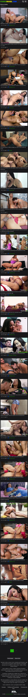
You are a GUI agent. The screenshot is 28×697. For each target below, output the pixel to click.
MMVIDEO (11, 623)
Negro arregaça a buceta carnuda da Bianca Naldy (12, 580)
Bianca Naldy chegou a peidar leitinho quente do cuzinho (13, 436)
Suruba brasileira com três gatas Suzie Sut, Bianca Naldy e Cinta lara (14, 168)
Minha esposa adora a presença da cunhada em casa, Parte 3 (13, 251)
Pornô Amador (10, 658)
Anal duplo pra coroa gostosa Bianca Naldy (10, 106)
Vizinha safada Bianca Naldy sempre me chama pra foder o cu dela (14, 45)
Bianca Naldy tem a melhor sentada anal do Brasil (12, 477)
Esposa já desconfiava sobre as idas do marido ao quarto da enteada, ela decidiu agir (14, 292)
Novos (2, 6)
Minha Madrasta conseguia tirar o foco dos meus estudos (14, 394)
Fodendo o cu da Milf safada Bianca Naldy (10, 271)
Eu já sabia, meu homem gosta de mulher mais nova (13, 126)
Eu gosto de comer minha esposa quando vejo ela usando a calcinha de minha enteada (14, 230)
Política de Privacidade (13, 687)
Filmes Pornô (17, 658)
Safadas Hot (12, 25)
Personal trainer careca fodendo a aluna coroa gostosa (13, 85)
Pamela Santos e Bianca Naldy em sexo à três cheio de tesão (13, 148)
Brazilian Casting (12, 355)
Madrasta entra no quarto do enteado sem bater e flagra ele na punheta (13, 601)
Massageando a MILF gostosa (7, 332)
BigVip (10, 150)
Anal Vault (11, 107)
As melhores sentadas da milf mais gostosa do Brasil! (13, 539)
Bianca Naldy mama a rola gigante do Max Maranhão (13, 353)
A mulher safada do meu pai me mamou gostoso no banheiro (12, 210)
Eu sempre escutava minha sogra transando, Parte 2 (13, 188)
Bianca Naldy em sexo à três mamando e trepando (12, 456)
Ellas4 (10, 582)
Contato (4, 687)
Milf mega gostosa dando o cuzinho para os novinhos (13, 559)
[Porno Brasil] (8, 1)
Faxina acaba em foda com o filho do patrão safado (12, 642)
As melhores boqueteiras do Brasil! (8, 374)
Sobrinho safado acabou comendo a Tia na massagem (13, 64)
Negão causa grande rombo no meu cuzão (10, 621)
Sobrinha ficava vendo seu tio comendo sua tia (11, 312)
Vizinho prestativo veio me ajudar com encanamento (12, 415)
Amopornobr (12, 66)
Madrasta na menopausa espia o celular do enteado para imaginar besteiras (14, 498)
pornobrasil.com (9, 694)
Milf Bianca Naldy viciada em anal (8, 23)
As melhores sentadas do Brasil (8, 518)
